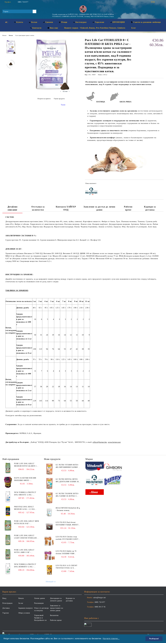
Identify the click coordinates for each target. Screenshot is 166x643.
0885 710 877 (23, 2)
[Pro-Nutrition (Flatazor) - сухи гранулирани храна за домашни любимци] (94, 480)
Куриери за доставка (150, 208)
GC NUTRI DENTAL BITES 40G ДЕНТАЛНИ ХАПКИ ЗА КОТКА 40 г (67, 480)
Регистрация (7, 603)
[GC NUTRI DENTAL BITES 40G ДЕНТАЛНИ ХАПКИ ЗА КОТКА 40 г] (49, 483)
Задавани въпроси (25, 608)
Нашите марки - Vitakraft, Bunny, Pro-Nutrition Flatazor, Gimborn (94, 28)
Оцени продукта (59, 99)
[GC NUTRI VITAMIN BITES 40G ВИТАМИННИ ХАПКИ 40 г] (49, 469)
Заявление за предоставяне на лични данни (56, 608)
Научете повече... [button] (111, 639)
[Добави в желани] (162, 183)
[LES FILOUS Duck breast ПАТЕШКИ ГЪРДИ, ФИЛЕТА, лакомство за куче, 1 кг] (49, 526)
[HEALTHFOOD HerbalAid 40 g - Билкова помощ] (49, 512)
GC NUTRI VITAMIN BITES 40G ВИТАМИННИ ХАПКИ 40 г (68, 466)
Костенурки (81, 22)
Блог (133, 28)
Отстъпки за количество (37, 208)
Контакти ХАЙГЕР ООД (66, 208)
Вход (4, 598)
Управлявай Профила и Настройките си (40, 617)
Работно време (128, 208)
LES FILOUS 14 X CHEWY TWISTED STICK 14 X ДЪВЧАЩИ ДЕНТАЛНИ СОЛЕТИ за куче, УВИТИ (66, 567)
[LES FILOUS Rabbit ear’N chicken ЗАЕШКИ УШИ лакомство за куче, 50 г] (49, 555)
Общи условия (24, 613)
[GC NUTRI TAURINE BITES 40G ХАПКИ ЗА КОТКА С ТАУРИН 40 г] (49, 497)
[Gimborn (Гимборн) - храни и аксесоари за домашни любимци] (113, 466)
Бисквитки (54, 615)
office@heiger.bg (100, 442)
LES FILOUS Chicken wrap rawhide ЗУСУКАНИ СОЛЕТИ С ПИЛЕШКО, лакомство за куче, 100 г (68, 538)
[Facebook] (158, 2)
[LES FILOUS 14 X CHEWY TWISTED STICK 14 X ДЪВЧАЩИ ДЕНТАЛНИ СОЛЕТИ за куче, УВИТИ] (49, 569)
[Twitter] (162, 2)
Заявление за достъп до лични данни (99, 208)
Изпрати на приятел (44, 99)
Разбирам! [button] (154, 639)
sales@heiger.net (99, 597)
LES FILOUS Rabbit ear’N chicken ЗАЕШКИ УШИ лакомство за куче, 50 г (66, 552)
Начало (4, 35)
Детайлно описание (12, 208)
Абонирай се (51, 582)
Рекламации (39, 603)
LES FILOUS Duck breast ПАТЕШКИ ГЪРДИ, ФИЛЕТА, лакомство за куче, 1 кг (68, 523)
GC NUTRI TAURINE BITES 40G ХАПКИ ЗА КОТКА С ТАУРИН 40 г (67, 495)
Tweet (63, 105)
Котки (11, 35)
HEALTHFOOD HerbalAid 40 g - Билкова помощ (68, 509)
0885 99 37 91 (100, 607)
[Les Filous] (94, 492)
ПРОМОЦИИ (118, 22)
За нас (20, 603)
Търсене (5, 613)
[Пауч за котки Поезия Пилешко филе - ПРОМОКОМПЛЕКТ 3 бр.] (7, 482)
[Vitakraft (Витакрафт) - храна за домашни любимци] (94, 466)
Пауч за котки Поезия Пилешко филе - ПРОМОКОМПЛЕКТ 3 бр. (25, 479)
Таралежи (99, 22)
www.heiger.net (114, 442)
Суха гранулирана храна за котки (24, 35)
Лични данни (39, 598)
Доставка (6, 608)
